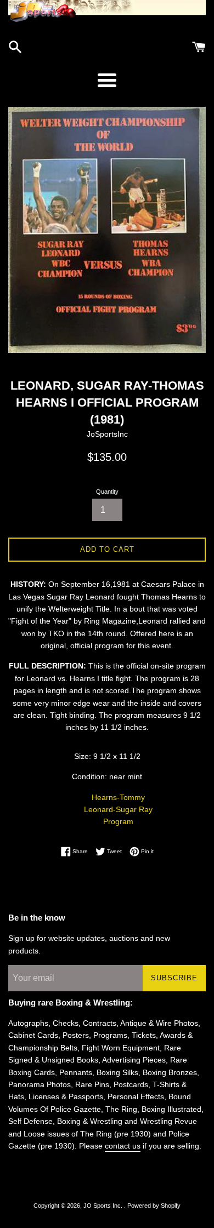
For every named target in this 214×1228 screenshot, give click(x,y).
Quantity (107, 491)
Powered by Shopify (154, 1205)
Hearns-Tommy (118, 797)
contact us (122, 1145)
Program (118, 821)
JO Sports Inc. (103, 1205)
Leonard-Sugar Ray (118, 809)
